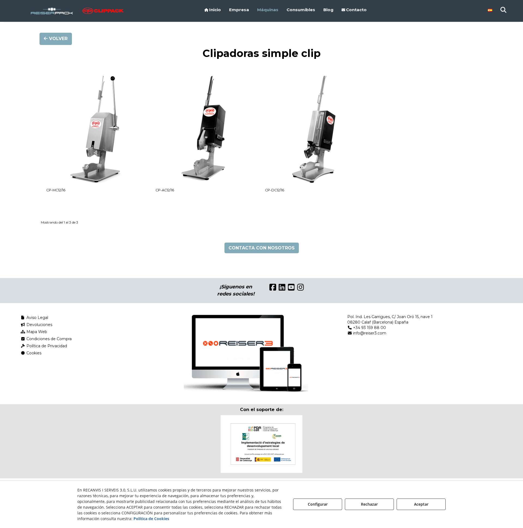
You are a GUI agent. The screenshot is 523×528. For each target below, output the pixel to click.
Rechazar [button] (369, 504)
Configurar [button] (318, 504)
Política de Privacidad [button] (46, 345)
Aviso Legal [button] (36, 317)
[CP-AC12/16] (205, 129)
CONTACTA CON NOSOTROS (262, 248)
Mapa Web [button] (36, 331)
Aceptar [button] (421, 504)
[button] (58, 11)
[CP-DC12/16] (314, 129)
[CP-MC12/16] (95, 129)
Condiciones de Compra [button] (48, 338)
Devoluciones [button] (38, 324)
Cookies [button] (33, 353)
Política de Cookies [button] (151, 518)
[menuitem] (212, 10)
